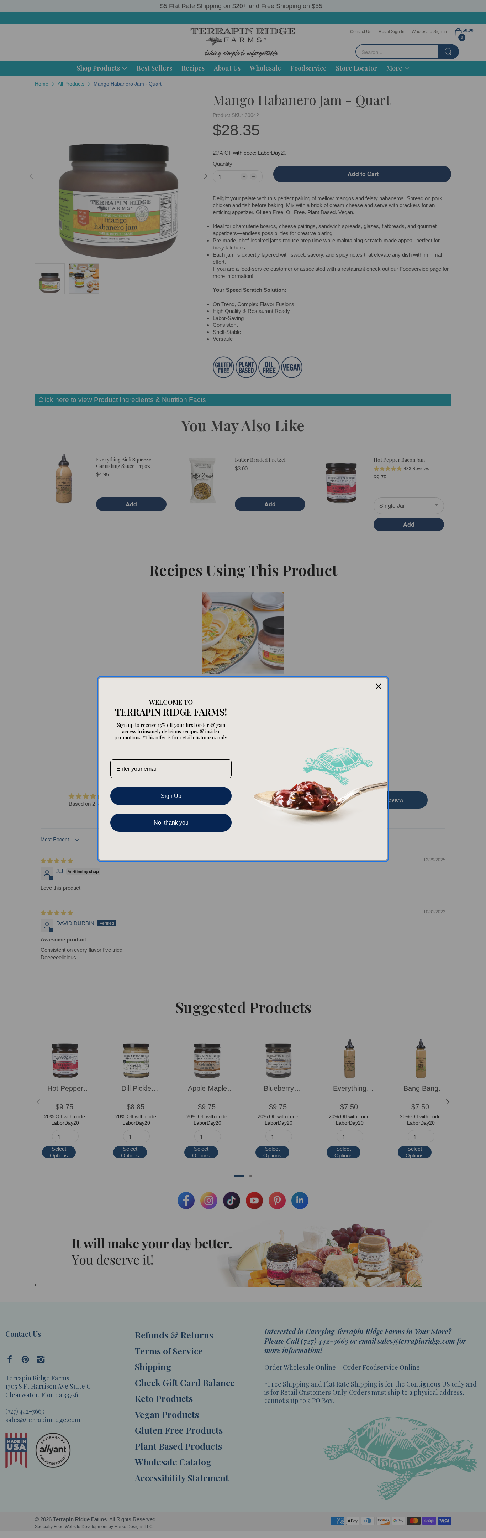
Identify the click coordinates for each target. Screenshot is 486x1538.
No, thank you (171, 823)
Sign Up (171, 796)
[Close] (378, 686)
